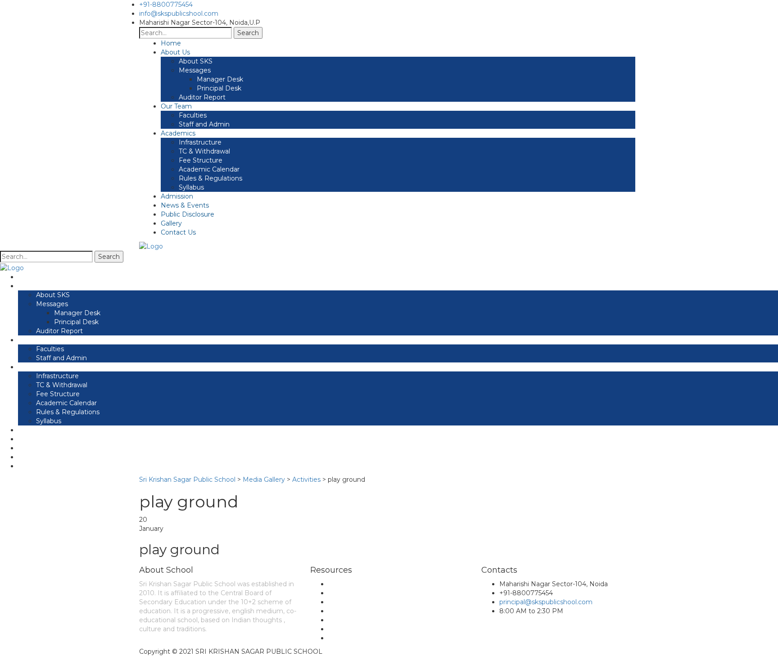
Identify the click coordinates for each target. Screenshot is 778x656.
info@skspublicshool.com (178, 13)
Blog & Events (350, 593)
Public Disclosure (187, 214)
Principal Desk (219, 88)
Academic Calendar (209, 169)
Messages (195, 70)
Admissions (346, 620)
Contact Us (178, 232)
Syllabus (191, 187)
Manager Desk (220, 79)
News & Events (185, 205)
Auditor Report (202, 97)
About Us (175, 52)
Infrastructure (200, 142)
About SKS (196, 61)
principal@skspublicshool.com (546, 602)
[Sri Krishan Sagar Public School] (151, 246)
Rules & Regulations (210, 178)
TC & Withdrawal (204, 151)
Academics (178, 133)
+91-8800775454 (166, 4)
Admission (177, 196)
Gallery (171, 223)
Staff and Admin (204, 124)
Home (171, 43)
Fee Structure (200, 160)
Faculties (193, 115)
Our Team (176, 106)
